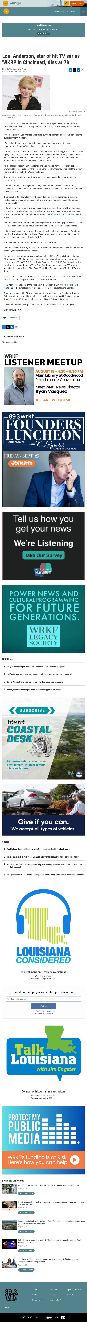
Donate (77, 3)
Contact (35, 1295)
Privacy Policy (37, 1300)
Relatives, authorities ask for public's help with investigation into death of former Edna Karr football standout (44, 865)
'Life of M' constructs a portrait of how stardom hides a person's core (35, 682)
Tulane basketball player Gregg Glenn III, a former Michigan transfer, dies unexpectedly (43, 857)
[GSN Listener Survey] (43, 546)
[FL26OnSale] (43, 459)
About (34, 1290)
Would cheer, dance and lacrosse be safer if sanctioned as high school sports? (38, 849)
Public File (53, 1290)
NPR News (13, 318)
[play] (6, 11)
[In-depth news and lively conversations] (43, 926)
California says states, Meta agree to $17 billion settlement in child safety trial (39, 674)
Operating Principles (74, 1290)
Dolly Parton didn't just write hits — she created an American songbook (36, 666)
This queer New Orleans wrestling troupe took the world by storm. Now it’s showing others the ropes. (45, 875)
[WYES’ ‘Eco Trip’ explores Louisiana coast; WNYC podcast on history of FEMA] (9, 1189)
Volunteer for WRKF (57, 1300)
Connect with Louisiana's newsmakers (43, 1091)
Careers (53, 1295)
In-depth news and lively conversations (43, 972)
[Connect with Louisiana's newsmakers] (43, 1054)
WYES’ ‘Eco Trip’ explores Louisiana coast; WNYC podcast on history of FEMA (48, 1185)
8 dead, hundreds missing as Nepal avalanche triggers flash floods (34, 689)
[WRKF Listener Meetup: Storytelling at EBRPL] (43, 380)
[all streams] (83, 11)
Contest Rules (72, 1295)
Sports (5, 841)
